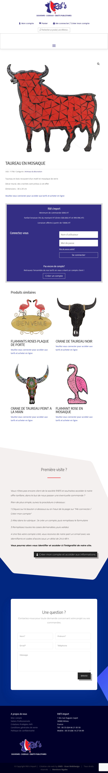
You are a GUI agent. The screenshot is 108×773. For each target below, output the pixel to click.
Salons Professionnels (20, 721)
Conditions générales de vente (24, 727)
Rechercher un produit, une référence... (55, 30)
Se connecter (78, 254)
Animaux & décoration (33, 171)
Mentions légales (60, 769)
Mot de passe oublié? (67, 249)
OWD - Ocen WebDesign (69, 766)
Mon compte (27, 23)
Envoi (84, 676)
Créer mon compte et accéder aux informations (67, 554)
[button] (98, 63)
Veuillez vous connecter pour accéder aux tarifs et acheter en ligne (34, 196)
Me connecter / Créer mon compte (72, 23)
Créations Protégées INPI (22, 724)
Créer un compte (54, 275)
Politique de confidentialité (23, 730)
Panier (45, 23)
